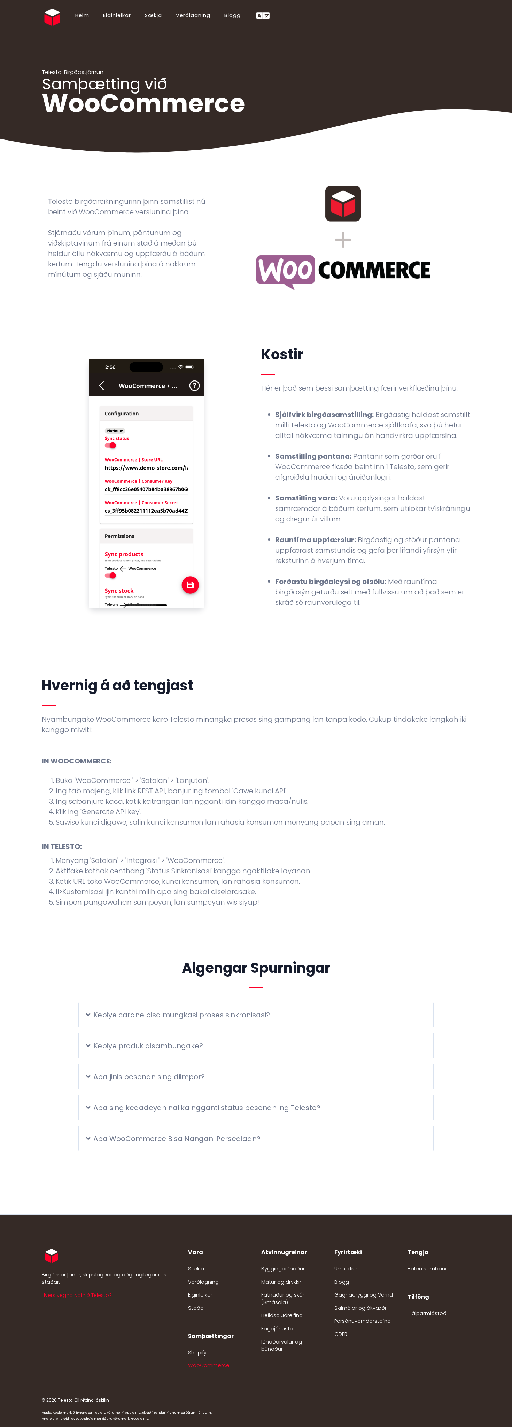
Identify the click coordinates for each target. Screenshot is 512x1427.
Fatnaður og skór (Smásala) (282, 1298)
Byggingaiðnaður (283, 1268)
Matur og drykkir (281, 1281)
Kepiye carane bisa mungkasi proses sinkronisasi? (181, 1015)
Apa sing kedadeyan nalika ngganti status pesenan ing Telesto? (206, 1108)
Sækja (153, 15)
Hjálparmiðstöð (427, 1313)
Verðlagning (193, 15)
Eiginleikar (117, 15)
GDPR (340, 1334)
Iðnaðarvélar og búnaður (281, 1345)
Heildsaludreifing (282, 1315)
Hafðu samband (428, 1268)
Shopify (197, 1352)
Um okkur (345, 1268)
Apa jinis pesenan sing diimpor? (149, 1077)
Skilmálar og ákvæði (360, 1308)
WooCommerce (209, 1365)
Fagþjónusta (277, 1328)
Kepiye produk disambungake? (148, 1046)
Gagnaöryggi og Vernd (363, 1294)
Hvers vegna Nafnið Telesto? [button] (77, 1295)
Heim (82, 15)
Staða (196, 1308)
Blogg (232, 15)
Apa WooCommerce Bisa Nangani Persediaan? (177, 1139)
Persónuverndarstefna (362, 1320)
